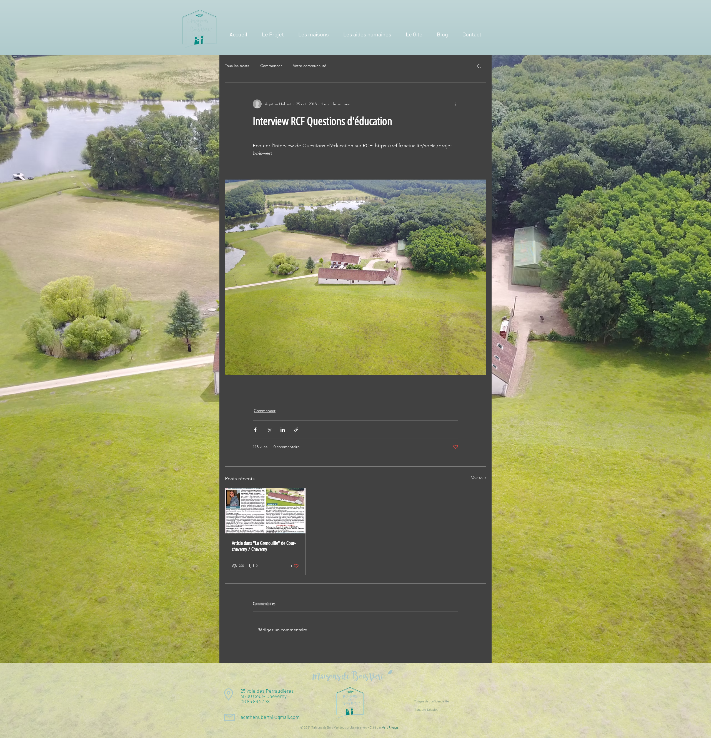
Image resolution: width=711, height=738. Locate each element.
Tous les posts (237, 65)
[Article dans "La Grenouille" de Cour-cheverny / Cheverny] (265, 510)
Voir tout (478, 477)
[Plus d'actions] (455, 104)
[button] (272, 31)
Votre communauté (309, 65)
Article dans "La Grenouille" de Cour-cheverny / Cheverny (264, 546)
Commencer (271, 65)
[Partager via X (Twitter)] (269, 429)
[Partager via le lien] (296, 429)
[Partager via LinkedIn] (282, 429)
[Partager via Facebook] (255, 429)
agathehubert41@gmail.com (270, 717)
